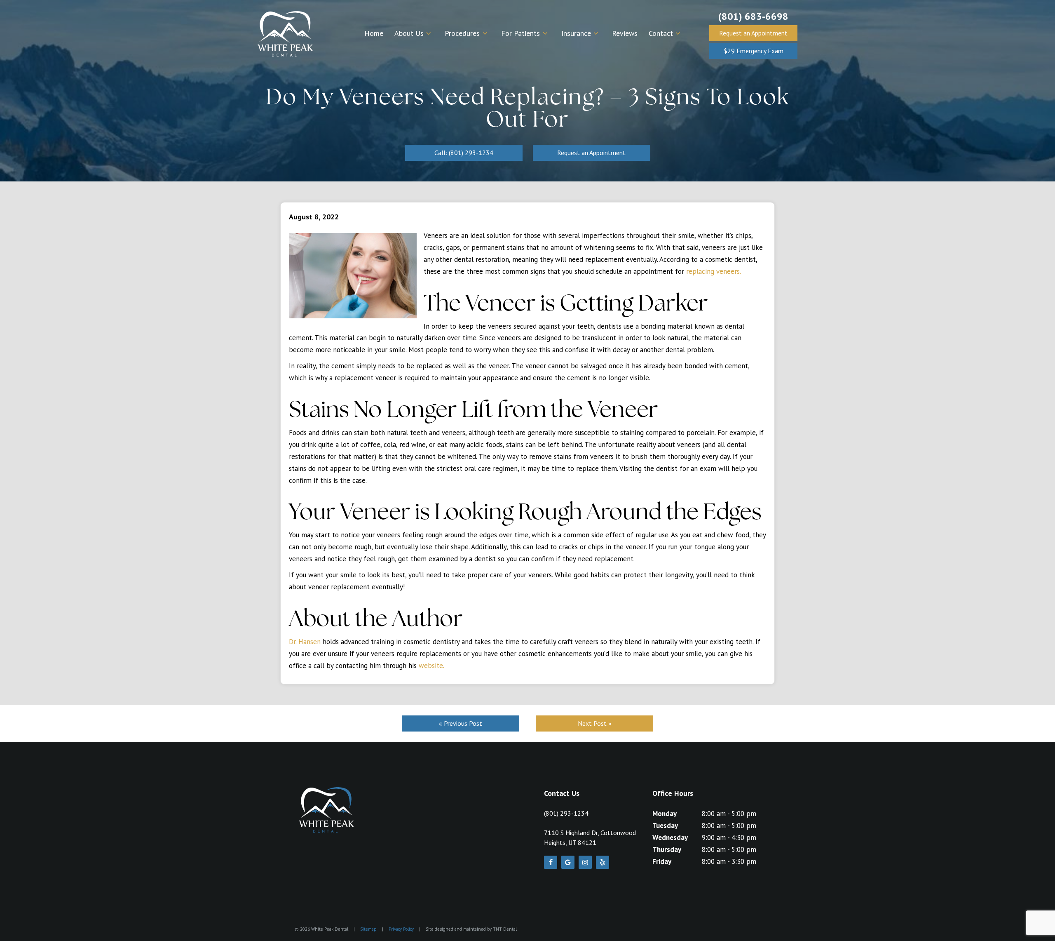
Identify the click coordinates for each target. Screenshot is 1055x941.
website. (431, 665)
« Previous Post (460, 723)
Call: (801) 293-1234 (463, 152)
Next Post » (595, 723)
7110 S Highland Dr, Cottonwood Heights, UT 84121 (590, 837)
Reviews (625, 33)
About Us (409, 33)
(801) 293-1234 (566, 813)
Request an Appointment (753, 33)
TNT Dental (505, 929)
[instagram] (585, 862)
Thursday (666, 849)
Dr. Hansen (305, 641)
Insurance (576, 33)
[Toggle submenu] (429, 33)
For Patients (520, 33)
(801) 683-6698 (753, 16)
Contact (661, 33)
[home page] (285, 33)
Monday (664, 813)
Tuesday (665, 825)
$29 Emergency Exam (753, 51)
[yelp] (602, 862)
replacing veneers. (713, 271)
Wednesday (670, 837)
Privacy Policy (401, 929)
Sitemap (368, 929)
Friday (661, 861)
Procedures (462, 33)
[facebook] (550, 862)
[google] (567, 862)
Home (373, 33)
